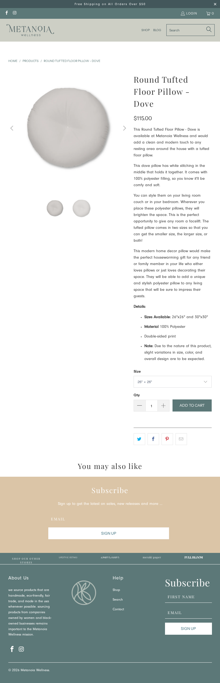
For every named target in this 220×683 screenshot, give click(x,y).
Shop (116, 590)
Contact (118, 609)
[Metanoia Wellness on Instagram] (14, 13)
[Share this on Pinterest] (167, 439)
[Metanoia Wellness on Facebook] (6, 13)
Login (191, 13)
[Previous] (12, 128)
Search (118, 600)
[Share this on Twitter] (139, 439)
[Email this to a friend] (181, 439)
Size (137, 371)
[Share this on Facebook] (153, 439)
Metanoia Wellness (35, 670)
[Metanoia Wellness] (30, 30)
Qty (137, 395)
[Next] (124, 128)
